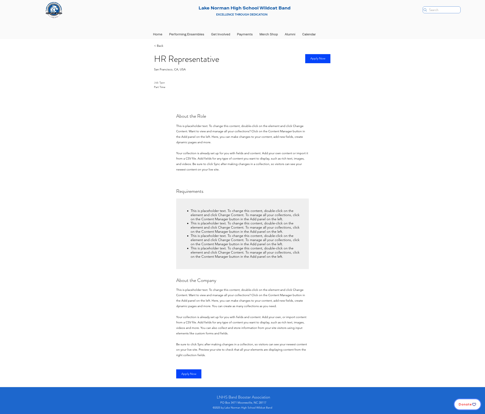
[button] (317, 58)
